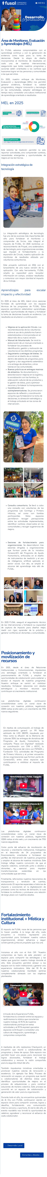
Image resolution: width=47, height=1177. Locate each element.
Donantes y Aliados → (32, 1155)
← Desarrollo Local (13, 1146)
